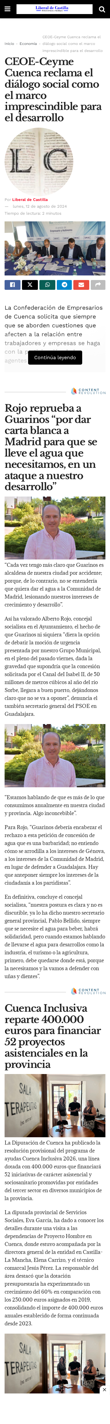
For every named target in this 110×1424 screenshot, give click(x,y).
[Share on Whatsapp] (47, 285)
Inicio (9, 44)
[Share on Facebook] (12, 285)
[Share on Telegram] (64, 285)
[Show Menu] (7, 9)
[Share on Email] (81, 285)
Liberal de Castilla (30, 199)
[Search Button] (102, 9)
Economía (28, 44)
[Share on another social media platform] (98, 285)
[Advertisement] (55, 1408)
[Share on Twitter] (30, 285)
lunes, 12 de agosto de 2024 (40, 206)
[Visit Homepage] (54, 9)
